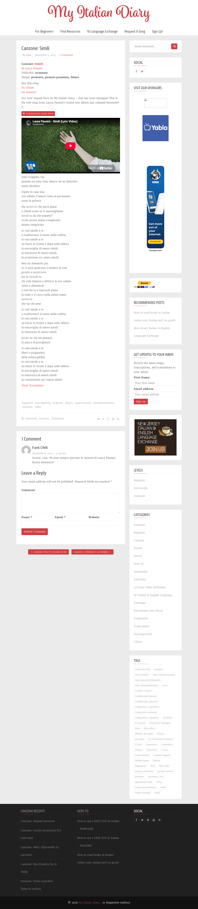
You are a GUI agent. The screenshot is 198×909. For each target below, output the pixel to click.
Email (60, 517)
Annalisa (158, 669)
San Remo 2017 (156, 776)
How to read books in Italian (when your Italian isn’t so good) (154, 316)
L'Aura (164, 750)
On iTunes (27, 87)
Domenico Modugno (160, 723)
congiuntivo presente (146, 712)
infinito (139, 750)
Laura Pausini (33, 68)
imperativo (151, 744)
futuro (68, 402)
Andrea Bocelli (142, 669)
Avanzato (31, 418)
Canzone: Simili (35, 48)
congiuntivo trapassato (147, 717)
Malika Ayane (142, 760)
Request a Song (135, 31)
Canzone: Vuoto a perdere (37, 881)
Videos (138, 641)
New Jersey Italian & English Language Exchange (152, 332)
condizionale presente (146, 701)
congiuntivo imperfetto (147, 707)
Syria (159, 782)
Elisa (137, 728)
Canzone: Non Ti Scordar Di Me (50, 552)
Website (94, 517)
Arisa (165, 685)
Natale (156, 760)
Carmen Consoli (143, 691)
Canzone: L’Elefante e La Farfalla (91, 552)
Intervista (140, 579)
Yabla (157, 792)
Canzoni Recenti (33, 811)
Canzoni (44, 418)
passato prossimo (103, 402)
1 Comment (66, 55)
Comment (28, 490)
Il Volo (138, 744)
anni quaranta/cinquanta (147, 680)
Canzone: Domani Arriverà (38, 821)
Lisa (28, 55)
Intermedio (141, 488)
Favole (138, 548)
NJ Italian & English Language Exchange (153, 598)
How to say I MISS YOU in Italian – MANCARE (98, 824)
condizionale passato (146, 696)
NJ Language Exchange (102, 31)
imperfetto (167, 744)
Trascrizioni (141, 626)
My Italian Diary (89, 902)
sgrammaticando (143, 782)
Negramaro (141, 766)
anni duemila (42, 402)
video (38, 407)
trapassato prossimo (145, 787)
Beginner (139, 480)
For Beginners (44, 31)
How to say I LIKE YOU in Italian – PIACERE (98, 841)
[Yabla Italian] (155, 128)
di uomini (140, 723)
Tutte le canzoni (31, 888)
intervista (152, 750)
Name (26, 517)
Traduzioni (57, 418)
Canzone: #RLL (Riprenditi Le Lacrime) (40, 851)
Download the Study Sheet (40, 113)
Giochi (138, 556)
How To (139, 563)
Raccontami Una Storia (148, 610)
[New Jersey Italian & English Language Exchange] (156, 437)
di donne (58, 402)
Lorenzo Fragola (161, 755)
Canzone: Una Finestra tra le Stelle (39, 867)
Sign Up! (157, 31)
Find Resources (70, 31)
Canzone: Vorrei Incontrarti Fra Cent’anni (41, 834)
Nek (153, 766)
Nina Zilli (164, 766)
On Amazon (28, 92)
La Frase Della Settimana (150, 587)
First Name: (142, 377)
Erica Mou (149, 728)
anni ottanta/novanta (164, 674)
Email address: (144, 389)
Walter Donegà (142, 792)
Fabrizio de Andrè (144, 733)
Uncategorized (143, 634)
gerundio (139, 739)
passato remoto (165, 771)
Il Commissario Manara (160, 739)
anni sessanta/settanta (146, 685)
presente (27, 407)
